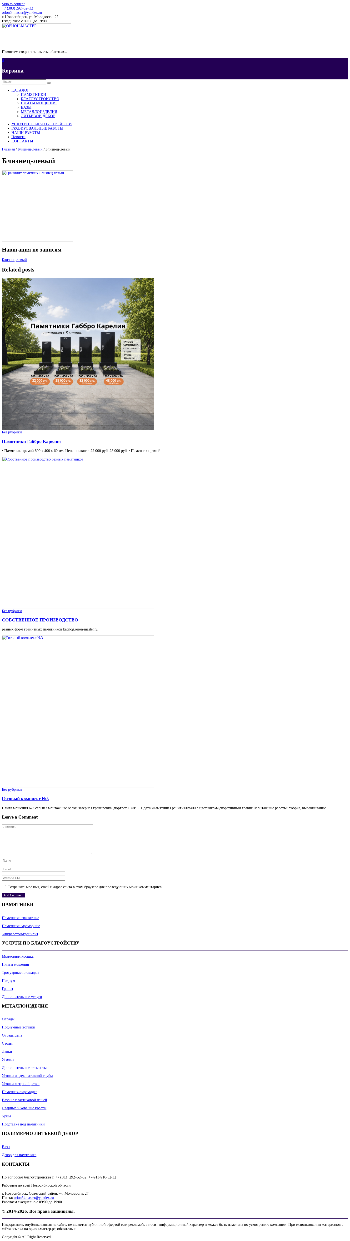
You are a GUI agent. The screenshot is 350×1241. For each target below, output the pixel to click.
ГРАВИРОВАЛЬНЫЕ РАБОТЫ (37, 128)
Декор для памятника (19, 1155)
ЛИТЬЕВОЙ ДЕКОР (38, 116)
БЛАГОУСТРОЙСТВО (40, 99)
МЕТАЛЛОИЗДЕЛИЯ (39, 112)
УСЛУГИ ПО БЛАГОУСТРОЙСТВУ (41, 124)
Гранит (7, 989)
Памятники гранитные (20, 918)
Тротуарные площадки (20, 972)
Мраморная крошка (18, 956)
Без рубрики (12, 432)
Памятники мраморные (21, 926)
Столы (7, 1043)
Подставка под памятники (23, 1124)
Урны (6, 1116)
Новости (18, 137)
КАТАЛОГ (20, 90)
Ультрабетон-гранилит (20, 934)
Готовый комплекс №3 (25, 798)
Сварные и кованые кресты (24, 1108)
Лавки (7, 1051)
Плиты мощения (15, 964)
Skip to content (13, 4)
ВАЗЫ (26, 107)
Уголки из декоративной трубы (27, 1076)
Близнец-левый (30, 149)
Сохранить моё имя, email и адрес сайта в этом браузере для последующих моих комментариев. (85, 887)
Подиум (8, 981)
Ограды (8, 1019)
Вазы (6, 1147)
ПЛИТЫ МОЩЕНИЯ (39, 103)
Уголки (8, 1059)
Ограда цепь (12, 1035)
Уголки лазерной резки (21, 1084)
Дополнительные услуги (22, 997)
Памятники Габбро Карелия (31, 441)
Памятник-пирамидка (19, 1092)
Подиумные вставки (18, 1027)
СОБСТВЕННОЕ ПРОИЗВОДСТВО (40, 619)
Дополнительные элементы (24, 1068)
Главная (8, 149)
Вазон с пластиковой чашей (24, 1100)
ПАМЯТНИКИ (33, 94)
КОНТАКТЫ (22, 141)
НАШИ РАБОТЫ (25, 133)
